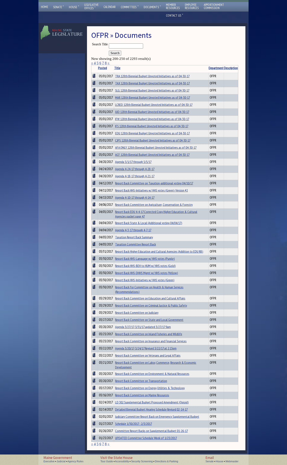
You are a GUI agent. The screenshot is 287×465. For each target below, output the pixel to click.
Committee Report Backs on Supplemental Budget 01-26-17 (151, 430)
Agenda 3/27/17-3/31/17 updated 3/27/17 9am (143, 326)
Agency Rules (75, 461)
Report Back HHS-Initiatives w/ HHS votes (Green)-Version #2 (151, 190)
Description (231, 68)
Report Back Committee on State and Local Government (149, 319)
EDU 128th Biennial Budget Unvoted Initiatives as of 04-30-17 (152, 133)
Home (44, 6)
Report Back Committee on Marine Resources (142, 395)
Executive (49, 461)
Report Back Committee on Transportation (141, 380)
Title (117, 68)
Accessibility (122, 461)
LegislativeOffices (91, 6)
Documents (152, 7)
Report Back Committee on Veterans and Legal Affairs (147, 355)
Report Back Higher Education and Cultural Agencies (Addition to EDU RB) (159, 251)
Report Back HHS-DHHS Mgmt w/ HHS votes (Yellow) (146, 273)
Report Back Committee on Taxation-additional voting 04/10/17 (154, 183)
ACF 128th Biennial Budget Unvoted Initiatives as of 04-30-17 (152, 154)
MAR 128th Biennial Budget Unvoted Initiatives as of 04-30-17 (152, 97)
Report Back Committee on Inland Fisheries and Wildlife (148, 334)
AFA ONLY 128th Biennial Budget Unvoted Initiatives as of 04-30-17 (155, 147)
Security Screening (142, 461)
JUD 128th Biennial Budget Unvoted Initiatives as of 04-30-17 (152, 111)
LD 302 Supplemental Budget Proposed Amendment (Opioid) (152, 402)
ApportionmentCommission (214, 6)
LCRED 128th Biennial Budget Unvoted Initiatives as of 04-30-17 (153, 104)
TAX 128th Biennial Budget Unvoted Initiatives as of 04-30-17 (152, 83)
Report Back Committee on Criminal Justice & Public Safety (151, 305)
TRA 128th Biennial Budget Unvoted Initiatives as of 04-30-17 (152, 76)
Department (216, 68)
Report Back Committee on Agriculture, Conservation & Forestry (154, 204)
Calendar (110, 6)
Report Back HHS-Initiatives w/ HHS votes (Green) (144, 280)
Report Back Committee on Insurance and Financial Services (151, 341)
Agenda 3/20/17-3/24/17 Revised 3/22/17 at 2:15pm (145, 348)
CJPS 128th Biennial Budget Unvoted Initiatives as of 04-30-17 (152, 140)
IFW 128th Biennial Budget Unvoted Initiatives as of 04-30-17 (152, 119)
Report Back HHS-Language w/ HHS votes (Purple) (145, 258)
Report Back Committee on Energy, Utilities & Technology (150, 388)
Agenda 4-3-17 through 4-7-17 (133, 230)
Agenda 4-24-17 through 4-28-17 (134, 169)
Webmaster (231, 461)
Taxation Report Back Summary (134, 237)
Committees (130, 7)
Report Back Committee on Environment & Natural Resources (152, 373)
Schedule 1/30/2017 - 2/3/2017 (133, 423)
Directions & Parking (166, 461)
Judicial (61, 461)
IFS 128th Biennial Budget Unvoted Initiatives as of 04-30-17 (151, 126)
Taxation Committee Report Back (135, 244)
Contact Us (174, 15)
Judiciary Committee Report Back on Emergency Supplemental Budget (157, 416)
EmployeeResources (192, 6)
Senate (58, 7)
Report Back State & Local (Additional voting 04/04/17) (148, 223)
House (74, 7)
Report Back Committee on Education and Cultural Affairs (150, 298)
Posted (102, 68)
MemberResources (173, 6)
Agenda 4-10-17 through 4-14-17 (134, 197)
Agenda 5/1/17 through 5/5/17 (133, 161)
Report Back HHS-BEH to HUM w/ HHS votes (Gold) (145, 265)
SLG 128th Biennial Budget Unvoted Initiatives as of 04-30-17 (152, 90)
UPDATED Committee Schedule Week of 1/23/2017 (146, 438)
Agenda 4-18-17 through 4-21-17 (134, 176)
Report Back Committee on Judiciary (136, 312)
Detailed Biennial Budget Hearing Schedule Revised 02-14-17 (151, 409)
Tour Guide (106, 461)
